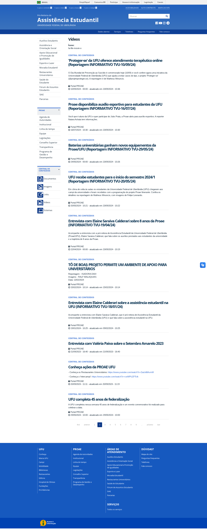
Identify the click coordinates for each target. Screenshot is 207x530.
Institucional (45, 124)
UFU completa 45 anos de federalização (98, 399)
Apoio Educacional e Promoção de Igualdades (48, 55)
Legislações (44, 138)
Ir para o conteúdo (44, 8)
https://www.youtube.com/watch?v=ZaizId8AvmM (131, 372)
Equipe (42, 133)
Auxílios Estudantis (48, 40)
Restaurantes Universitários (46, 73)
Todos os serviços (114, 509)
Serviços (117, 31)
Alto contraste (148, 8)
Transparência (46, 147)
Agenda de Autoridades (45, 118)
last (158, 425)
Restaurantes (44, 474)
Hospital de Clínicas (47, 482)
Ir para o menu (60, 8)
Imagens (48, 187)
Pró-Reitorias (44, 490)
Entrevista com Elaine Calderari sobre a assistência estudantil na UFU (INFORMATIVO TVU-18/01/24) (118, 304)
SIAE (41, 94)
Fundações (43, 486)
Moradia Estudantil (48, 67)
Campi (41, 462)
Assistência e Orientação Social (47, 47)
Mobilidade (43, 466)
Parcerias (43, 99)
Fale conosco (165, 31)
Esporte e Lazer (46, 63)
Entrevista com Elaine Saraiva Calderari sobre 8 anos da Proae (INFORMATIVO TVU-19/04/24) (116, 223)
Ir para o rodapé (90, 8)
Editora (42, 478)
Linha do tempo (47, 129)
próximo (150, 425)
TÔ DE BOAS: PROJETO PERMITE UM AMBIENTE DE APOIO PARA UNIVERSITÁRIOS (117, 266)
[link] (49, 110)
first (78, 425)
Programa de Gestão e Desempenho (45, 154)
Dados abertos (104, 31)
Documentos (50, 179)
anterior (87, 425)
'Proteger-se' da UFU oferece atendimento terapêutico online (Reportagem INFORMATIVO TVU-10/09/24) (115, 62)
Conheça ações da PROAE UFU (91, 366)
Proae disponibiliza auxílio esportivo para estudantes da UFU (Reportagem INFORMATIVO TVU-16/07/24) (115, 106)
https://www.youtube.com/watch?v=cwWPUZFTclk (115, 376)
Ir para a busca (75, 8)
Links (46, 194)
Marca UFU (43, 458)
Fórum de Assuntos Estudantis (48, 88)
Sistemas (48, 210)
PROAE (42, 110)
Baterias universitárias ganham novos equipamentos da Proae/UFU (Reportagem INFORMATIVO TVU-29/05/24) (112, 147)
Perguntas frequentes (146, 31)
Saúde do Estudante (44, 81)
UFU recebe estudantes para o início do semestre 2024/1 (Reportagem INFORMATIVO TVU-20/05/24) (111, 179)
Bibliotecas (43, 470)
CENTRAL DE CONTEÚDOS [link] (44, 170)
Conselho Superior (48, 142)
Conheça (42, 454)
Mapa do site (164, 8)
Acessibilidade (132, 8)
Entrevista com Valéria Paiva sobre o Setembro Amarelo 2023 (115, 343)
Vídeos (47, 202)
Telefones (129, 31)
